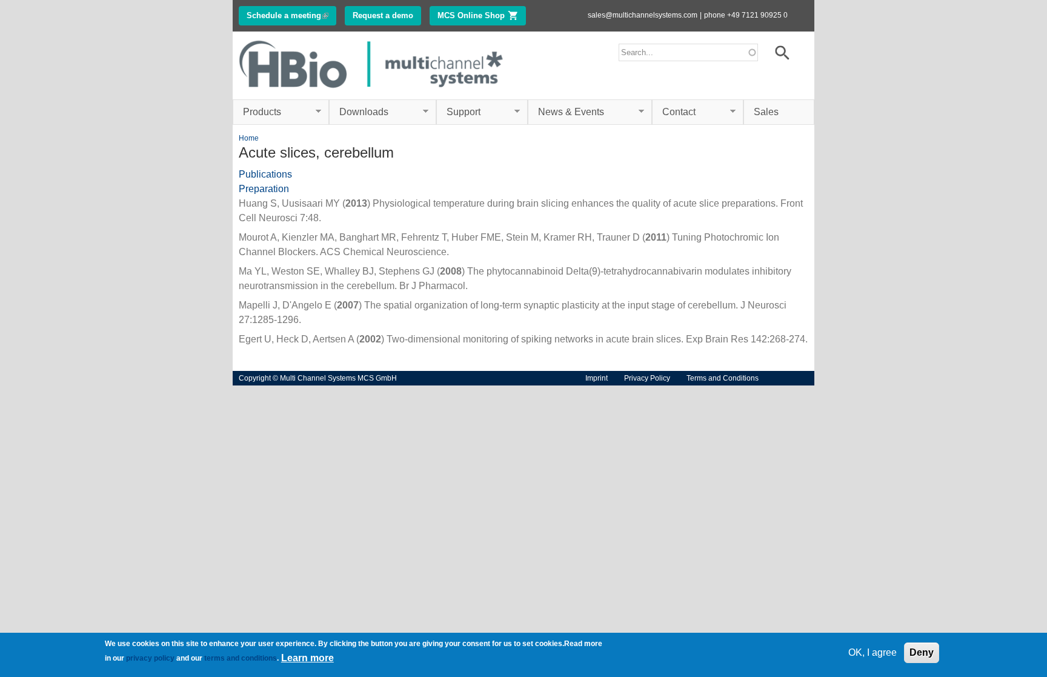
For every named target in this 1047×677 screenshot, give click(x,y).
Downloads (358, 112)
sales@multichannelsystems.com (642, 15)
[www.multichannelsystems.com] (372, 92)
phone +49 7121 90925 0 (746, 15)
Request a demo (383, 15)
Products (257, 112)
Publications (265, 174)
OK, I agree (872, 652)
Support (458, 112)
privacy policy (150, 658)
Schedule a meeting (291, 15)
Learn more (307, 658)
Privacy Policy (647, 378)
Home (249, 138)
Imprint (596, 378)
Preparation (264, 189)
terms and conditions (240, 658)
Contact (674, 112)
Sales (766, 112)
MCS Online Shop (481, 15)
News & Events (566, 112)
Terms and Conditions (722, 378)
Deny (921, 652)
